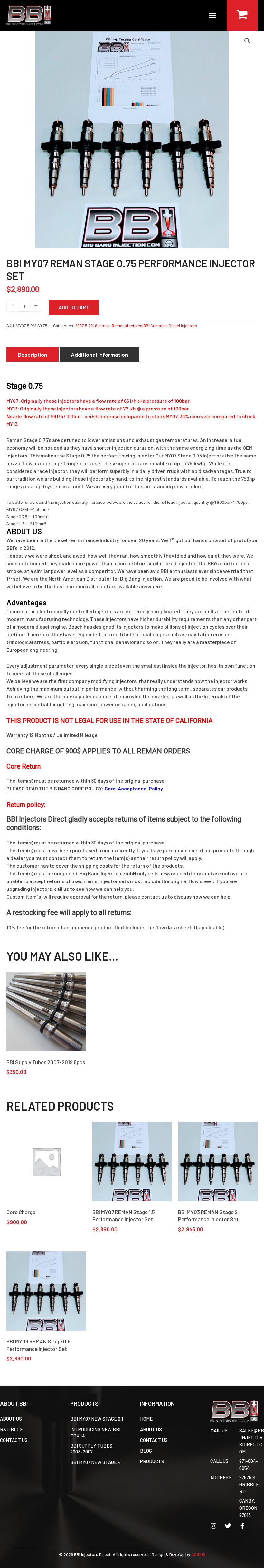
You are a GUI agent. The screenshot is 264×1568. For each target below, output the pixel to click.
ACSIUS (198, 1554)
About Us (11, 1419)
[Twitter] (228, 1526)
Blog (146, 1450)
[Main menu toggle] (212, 15)
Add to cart (74, 307)
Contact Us (14, 1440)
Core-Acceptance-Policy (134, 788)
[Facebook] (242, 1526)
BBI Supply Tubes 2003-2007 (91, 1448)
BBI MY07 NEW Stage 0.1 (96, 1419)
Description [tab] (32, 354)
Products (152, 1461)
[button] (247, 41)
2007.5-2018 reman (92, 326)
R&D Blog (11, 1429)
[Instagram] (213, 1526)
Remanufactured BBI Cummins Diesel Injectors (154, 326)
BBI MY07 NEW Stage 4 (95, 1462)
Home (146, 1419)
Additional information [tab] (99, 354)
